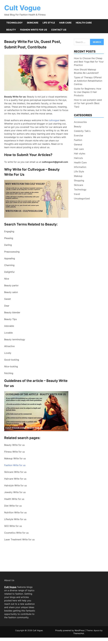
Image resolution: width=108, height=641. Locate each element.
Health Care (84, 22)
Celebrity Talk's (82, 131)
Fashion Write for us (14, 465)
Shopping (79, 180)
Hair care (65, 22)
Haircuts (78, 158)
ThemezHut (78, 633)
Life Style (49, 22)
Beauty (11, 29)
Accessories (80, 122)
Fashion (78, 140)
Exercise (78, 135)
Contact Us (58, 29)
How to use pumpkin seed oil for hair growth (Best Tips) (88, 103)
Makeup (78, 176)
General (78, 144)
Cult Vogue (22, 8)
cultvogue (53, 120)
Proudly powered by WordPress (70, 630)
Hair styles (79, 153)
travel (77, 194)
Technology (14, 22)
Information (80, 167)
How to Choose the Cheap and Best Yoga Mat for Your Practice (89, 61)
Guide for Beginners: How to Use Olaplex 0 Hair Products (87, 92)
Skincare (32, 22)
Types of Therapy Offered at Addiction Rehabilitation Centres (88, 81)
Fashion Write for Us (33, 29)
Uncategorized (82, 198)
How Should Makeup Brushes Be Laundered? (86, 71)
